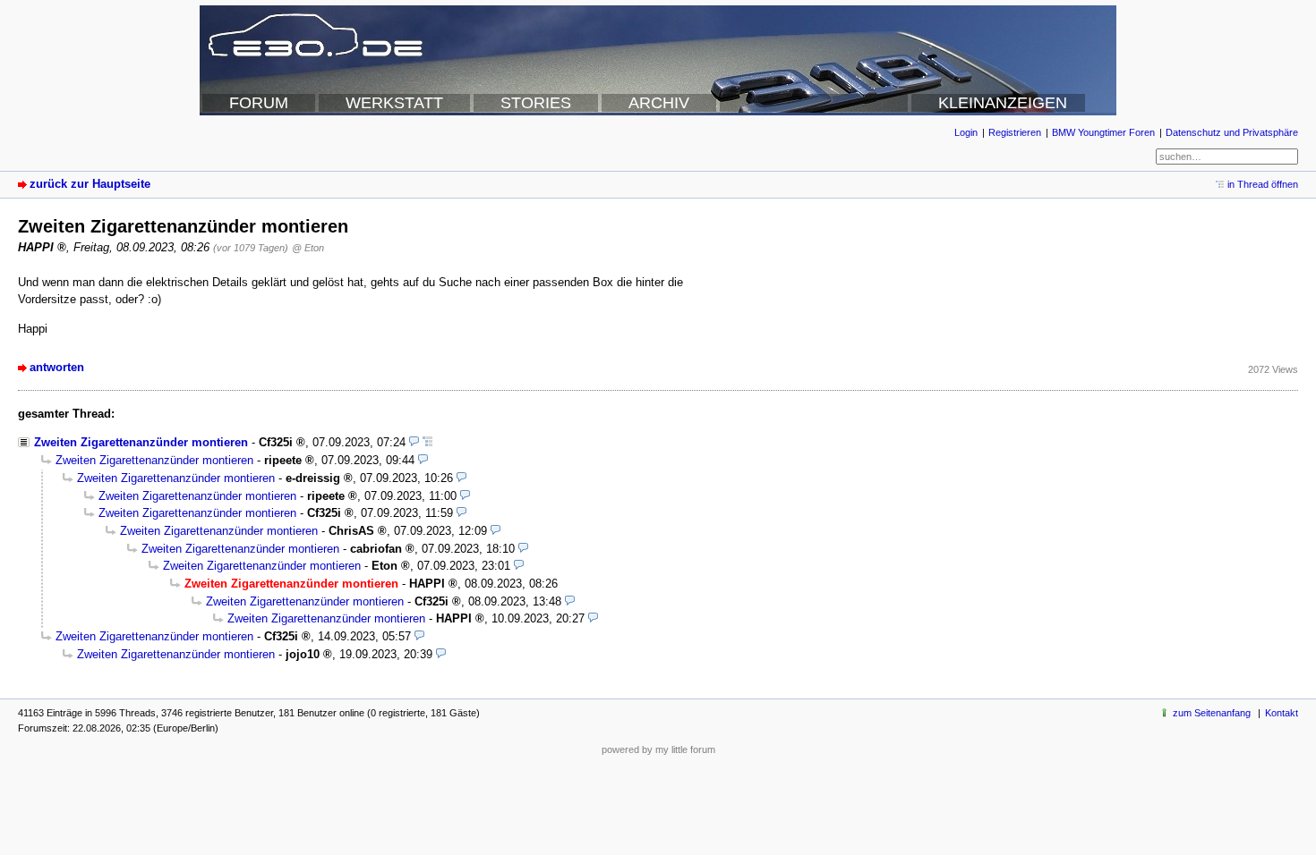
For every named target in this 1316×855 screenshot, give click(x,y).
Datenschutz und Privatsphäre (1232, 132)
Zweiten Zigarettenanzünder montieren (141, 442)
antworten (57, 367)
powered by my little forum (658, 749)
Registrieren (1014, 132)
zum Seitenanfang (1212, 712)
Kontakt (1281, 712)
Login (966, 132)
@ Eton (308, 247)
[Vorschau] (414, 442)
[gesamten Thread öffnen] (427, 442)
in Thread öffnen (1262, 184)
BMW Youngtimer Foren (1103, 132)
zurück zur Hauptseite (90, 183)
